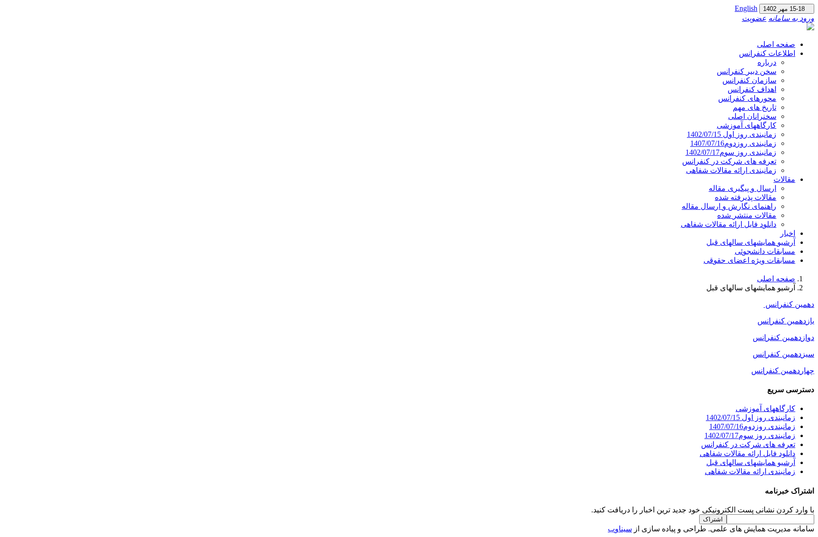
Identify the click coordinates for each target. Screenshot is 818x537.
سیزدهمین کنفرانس (783, 354)
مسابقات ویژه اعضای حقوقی (749, 260)
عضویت (754, 18)
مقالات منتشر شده (746, 215)
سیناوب (620, 529)
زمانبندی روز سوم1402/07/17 (730, 152)
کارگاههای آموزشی (746, 125)
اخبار (787, 233)
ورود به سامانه (791, 18)
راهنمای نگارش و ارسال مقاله (729, 206)
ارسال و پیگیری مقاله (742, 188)
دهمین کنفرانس (789, 304)
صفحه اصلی (776, 44)
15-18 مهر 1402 (786, 8)
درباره (766, 62)
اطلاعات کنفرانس (767, 53)
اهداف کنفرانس (752, 89)
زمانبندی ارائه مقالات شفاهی (731, 170)
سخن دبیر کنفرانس (746, 71)
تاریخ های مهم (754, 107)
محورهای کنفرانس (747, 98)
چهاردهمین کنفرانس (782, 371)
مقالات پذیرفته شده (745, 197)
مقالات (784, 179)
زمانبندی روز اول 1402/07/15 (731, 134)
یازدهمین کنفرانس (785, 321)
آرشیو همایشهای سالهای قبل (750, 242)
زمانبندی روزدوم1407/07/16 (733, 143)
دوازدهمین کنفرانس (783, 337)
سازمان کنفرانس (749, 80)
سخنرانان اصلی (752, 116)
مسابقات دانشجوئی (765, 251)
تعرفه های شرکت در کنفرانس (729, 161)
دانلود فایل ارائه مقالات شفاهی (728, 224)
